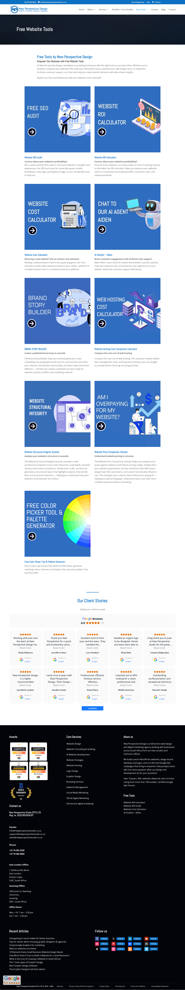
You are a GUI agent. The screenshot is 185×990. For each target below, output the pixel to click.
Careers (154, 10)
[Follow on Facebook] (97, 939)
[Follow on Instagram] (97, 944)
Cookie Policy (104, 986)
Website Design (73, 743)
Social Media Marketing (77, 792)
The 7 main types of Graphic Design (26, 962)
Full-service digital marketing (80, 803)
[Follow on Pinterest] (114, 944)
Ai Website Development (78, 754)
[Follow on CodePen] (97, 949)
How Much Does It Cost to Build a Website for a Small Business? (39, 955)
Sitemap (60, 986)
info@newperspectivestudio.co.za (25, 830)
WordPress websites (149, 759)
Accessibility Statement (160, 986)
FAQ (148, 2)
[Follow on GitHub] (146, 944)
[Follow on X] (114, 939)
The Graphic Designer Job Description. (27, 969)
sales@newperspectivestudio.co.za (25, 837)
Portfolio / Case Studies (122, 10)
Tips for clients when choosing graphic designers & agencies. (38, 941)
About (90, 10)
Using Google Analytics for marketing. (27, 945)
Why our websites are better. (23, 948)
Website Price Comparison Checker (111, 452)
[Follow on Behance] (130, 944)
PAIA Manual (120, 986)
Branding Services (75, 781)
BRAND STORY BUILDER (35, 349)
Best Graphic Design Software (23, 965)
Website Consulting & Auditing (80, 749)
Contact (172, 10)
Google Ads (165, 762)
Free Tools (140, 10)
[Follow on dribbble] (114, 949)
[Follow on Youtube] (146, 939)
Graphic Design (74, 776)
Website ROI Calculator (105, 157)
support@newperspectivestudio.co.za (27, 834)
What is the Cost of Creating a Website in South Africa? (35, 958)
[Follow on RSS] (130, 949)
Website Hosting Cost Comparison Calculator (116, 349)
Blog (163, 10)
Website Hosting (74, 765)
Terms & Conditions (138, 986)
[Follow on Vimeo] (146, 949)
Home (81, 10)
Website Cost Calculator (36, 254)
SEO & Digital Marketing (77, 798)
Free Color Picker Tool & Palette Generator (45, 561)
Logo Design (72, 771)
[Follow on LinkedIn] (130, 939)
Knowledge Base (138, 2)
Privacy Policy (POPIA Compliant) (81, 986)
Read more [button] (25, 647)
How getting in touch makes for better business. (32, 938)
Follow (104, 938)
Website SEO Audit (33, 157)
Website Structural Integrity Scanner (42, 452)
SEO (153, 762)
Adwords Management (77, 787)
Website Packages (75, 760)
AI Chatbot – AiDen (103, 254)
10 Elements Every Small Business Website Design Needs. (36, 952)
